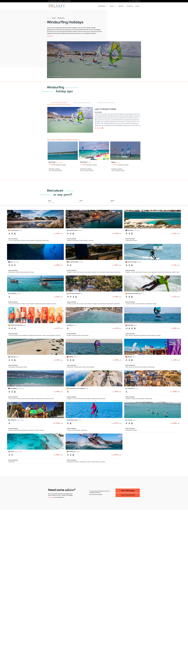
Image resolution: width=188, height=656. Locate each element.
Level (81, 200)
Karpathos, (133, 388)
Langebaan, (17, 388)
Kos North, (16, 293)
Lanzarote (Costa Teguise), (78, 388)
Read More (50, 36)
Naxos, (73, 325)
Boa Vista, (134, 230)
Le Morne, (74, 451)
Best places (55, 190)
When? (112, 200)
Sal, (15, 262)
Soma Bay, (132, 325)
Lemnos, (132, 420)
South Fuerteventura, (135, 293)
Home (48, 18)
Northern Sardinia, (75, 293)
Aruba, (16, 451)
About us (121, 6)
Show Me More (70, 175)
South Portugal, (76, 262)
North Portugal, (134, 262)
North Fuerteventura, (18, 325)
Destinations (101, 6)
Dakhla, (73, 357)
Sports (112, 6)
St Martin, (17, 420)
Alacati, (131, 357)
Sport (49, 200)
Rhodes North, (75, 230)
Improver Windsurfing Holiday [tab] (82, 102)
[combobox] (62, 202)
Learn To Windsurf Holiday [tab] (59, 102)
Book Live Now (56, 175)
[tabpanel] (94, 142)
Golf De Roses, (16, 230)
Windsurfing (55, 87)
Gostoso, (15, 357)
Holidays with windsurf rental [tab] (106, 102)
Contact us (130, 6)
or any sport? (62, 194)
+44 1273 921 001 (135, 1)
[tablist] (94, 103)
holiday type (64, 91)
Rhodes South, (75, 420)
